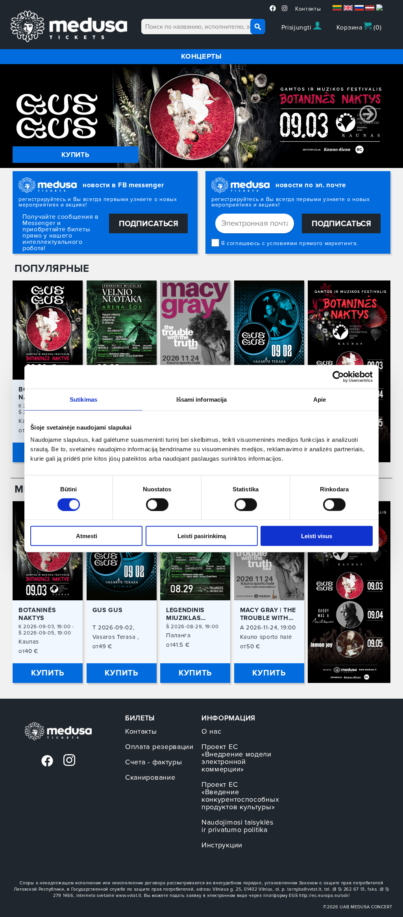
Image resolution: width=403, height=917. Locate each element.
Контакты (308, 9)
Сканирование (150, 777)
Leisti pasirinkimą (201, 536)
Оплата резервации (159, 746)
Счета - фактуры (153, 762)
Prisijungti (297, 27)
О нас (212, 731)
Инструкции (222, 845)
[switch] (157, 504)
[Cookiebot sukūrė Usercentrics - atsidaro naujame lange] (338, 376)
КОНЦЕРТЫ (201, 56)
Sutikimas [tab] (83, 399)
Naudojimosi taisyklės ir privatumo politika (238, 826)
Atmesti (86, 536)
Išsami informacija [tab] (201, 399)
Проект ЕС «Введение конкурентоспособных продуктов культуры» (240, 795)
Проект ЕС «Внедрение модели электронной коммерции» (237, 757)
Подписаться (148, 224)
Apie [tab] (319, 399)
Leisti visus (316, 536)
